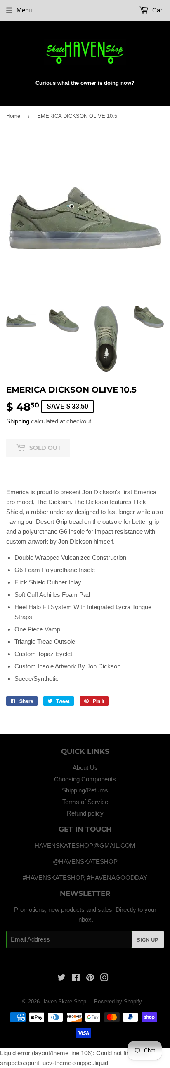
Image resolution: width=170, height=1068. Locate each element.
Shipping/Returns (85, 790)
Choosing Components (85, 779)
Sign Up (147, 940)
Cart (157, 10)
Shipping (17, 421)
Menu (24, 10)
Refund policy (85, 813)
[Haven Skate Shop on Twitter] (61, 978)
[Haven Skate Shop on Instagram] (104, 978)
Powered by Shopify (118, 1001)
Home (13, 116)
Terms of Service (85, 801)
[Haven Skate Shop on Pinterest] (90, 978)
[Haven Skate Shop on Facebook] (75, 978)
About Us (85, 767)
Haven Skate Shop (63, 1001)
